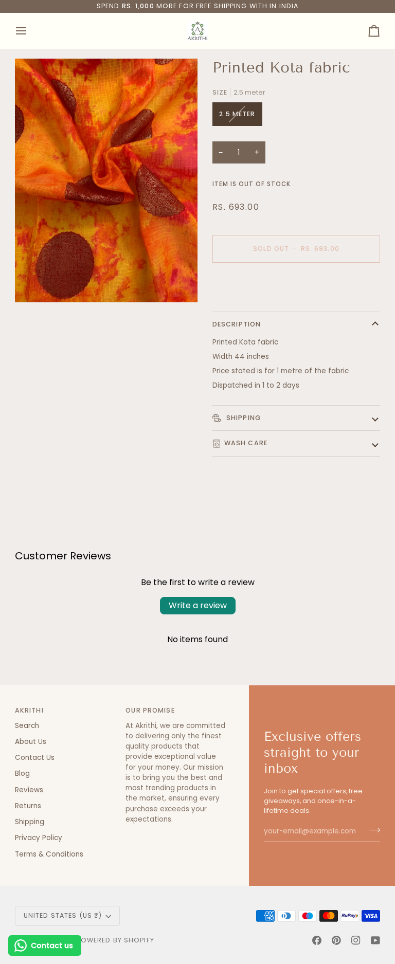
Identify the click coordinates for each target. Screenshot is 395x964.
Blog (22, 773)
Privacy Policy (38, 838)
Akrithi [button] (29, 710)
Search (27, 726)
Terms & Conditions (49, 854)
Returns (28, 806)
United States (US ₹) (63, 915)
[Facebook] (316, 940)
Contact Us (35, 757)
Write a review (198, 605)
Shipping (242, 417)
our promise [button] (149, 710)
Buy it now (296, 284)
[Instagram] (356, 940)
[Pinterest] (336, 940)
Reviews (29, 790)
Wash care (245, 443)
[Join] (371, 830)
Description (236, 324)
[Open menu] (30, 31)
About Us (30, 742)
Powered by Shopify (115, 940)
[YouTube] (375, 940)
